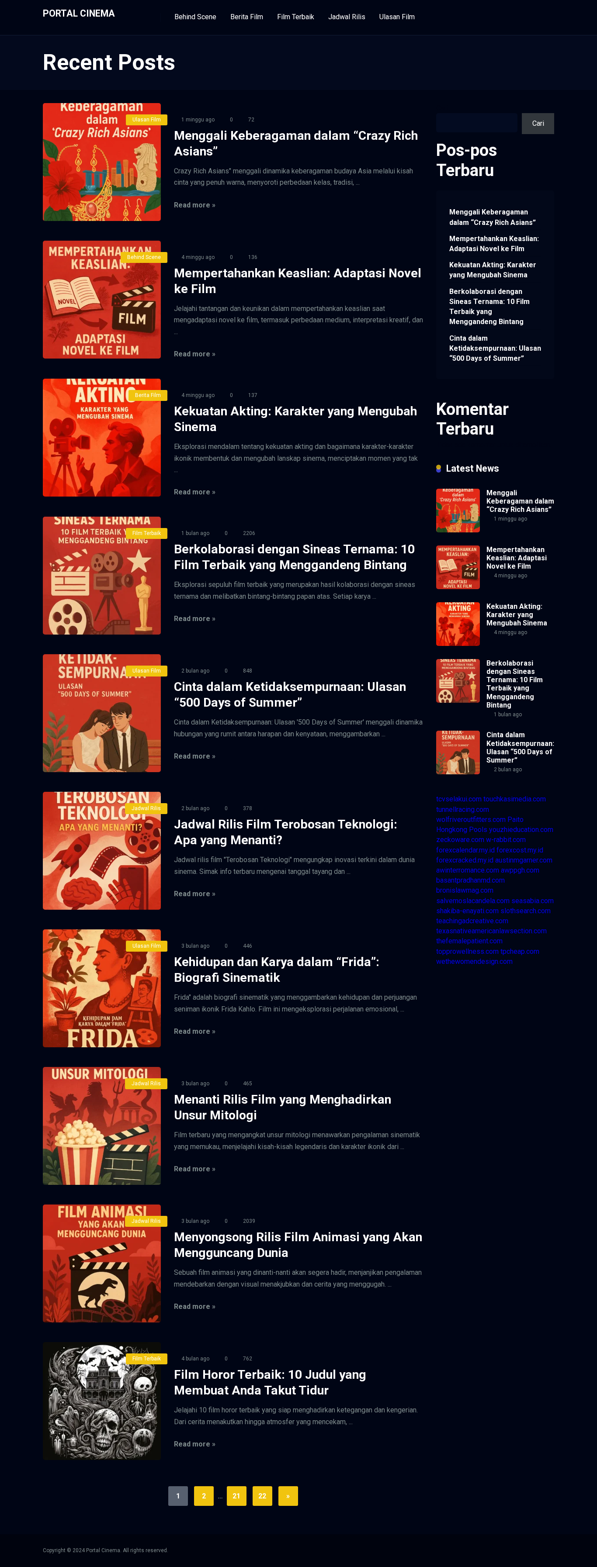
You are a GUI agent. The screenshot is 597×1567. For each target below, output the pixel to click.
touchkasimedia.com (514, 799)
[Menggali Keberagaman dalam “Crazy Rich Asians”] (102, 162)
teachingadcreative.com (472, 921)
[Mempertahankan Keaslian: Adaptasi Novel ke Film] (102, 300)
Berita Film (246, 17)
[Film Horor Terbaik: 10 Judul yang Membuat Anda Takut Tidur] (102, 1401)
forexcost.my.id (519, 850)
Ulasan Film (397, 17)
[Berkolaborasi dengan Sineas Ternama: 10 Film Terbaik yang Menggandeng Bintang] (102, 576)
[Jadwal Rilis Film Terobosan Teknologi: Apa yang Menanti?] (102, 851)
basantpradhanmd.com (470, 880)
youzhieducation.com (521, 829)
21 (236, 1496)
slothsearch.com (525, 911)
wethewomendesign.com (474, 961)
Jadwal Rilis (346, 17)
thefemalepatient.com (469, 941)
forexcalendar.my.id (465, 850)
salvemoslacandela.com (473, 901)
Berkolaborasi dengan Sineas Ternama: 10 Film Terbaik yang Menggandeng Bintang (489, 306)
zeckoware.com (460, 839)
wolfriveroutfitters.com (471, 819)
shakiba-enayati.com (467, 911)
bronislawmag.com (464, 890)
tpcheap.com (519, 951)
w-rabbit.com (506, 839)
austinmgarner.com (523, 860)
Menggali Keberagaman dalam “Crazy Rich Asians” (492, 217)
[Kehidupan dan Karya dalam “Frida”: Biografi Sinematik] (102, 988)
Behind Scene (195, 17)
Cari (442, 108)
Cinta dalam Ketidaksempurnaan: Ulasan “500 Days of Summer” (495, 348)
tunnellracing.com (462, 809)
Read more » (194, 205)
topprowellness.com (467, 951)
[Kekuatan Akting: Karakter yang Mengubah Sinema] (102, 438)
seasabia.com (532, 901)
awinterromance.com (467, 870)
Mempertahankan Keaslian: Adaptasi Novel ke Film (494, 244)
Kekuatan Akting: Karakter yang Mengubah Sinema (492, 270)
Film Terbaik (295, 17)
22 (262, 1496)
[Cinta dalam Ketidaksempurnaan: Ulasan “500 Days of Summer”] (102, 713)
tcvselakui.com (459, 799)
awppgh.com (520, 870)
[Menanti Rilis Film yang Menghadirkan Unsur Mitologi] (102, 1126)
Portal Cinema (79, 13)
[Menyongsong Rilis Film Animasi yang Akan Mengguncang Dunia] (102, 1263)
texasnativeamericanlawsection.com (491, 931)
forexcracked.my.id (464, 860)
